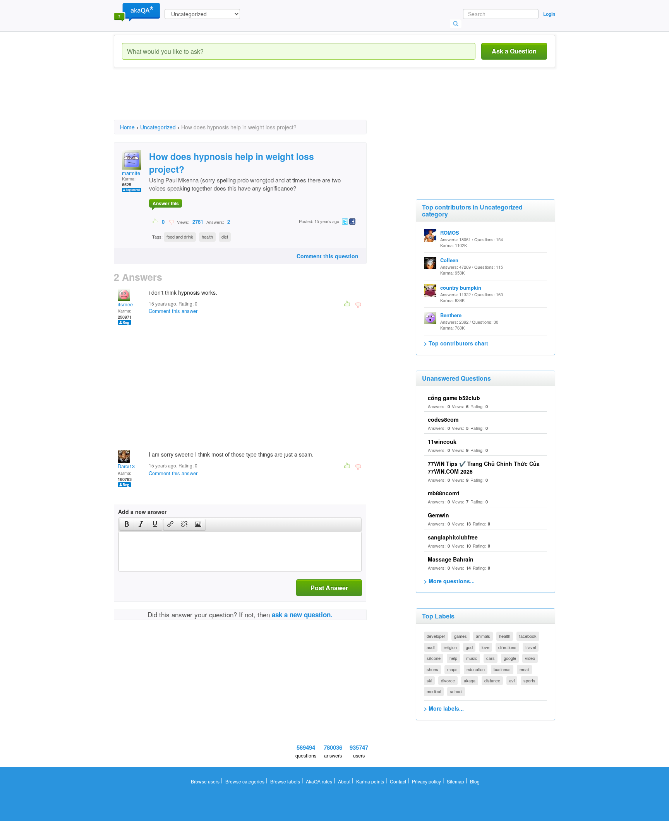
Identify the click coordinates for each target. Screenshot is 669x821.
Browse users (205, 781)
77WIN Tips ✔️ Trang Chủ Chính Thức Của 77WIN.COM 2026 (484, 467)
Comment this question (328, 256)
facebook (528, 636)
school (456, 691)
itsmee (125, 304)
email (524, 669)
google (510, 658)
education (476, 669)
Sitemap (455, 781)
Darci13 (126, 466)
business (502, 669)
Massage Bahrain (450, 559)
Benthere (450, 315)
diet (224, 237)
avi (512, 680)
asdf (431, 647)
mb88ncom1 (444, 493)
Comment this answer (173, 310)
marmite (131, 173)
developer (436, 636)
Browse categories (244, 781)
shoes (432, 669)
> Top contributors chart (456, 343)
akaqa (469, 680)
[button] (127, 525)
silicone (434, 658)
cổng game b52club (454, 398)
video (530, 658)
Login (549, 13)
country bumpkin (460, 287)
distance (492, 680)
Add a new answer (142, 511)
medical (434, 691)
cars (490, 658)
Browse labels (285, 781)
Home (127, 127)
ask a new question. (302, 614)
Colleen (449, 260)
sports (529, 680)
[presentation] (127, 524)
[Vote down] (171, 221)
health (207, 237)
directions (507, 647)
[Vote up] (155, 221)
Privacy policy (426, 781)
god (469, 647)
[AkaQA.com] (137, 11)
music (471, 658)
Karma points (370, 781)
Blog (475, 781)
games (460, 636)
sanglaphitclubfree (453, 537)
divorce (448, 680)
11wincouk (442, 441)
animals (483, 636)
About (344, 781)
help (453, 658)
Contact (398, 781)
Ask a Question (514, 50)
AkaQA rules (319, 781)
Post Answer (329, 587)
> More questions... (449, 581)
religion (450, 647)
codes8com (443, 419)
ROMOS (449, 232)
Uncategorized (158, 127)
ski (429, 680)
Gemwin (438, 515)
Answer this (166, 203)
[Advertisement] (255, 100)
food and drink (179, 237)
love (485, 647)
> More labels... (444, 708)
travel (530, 647)
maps (452, 669)
